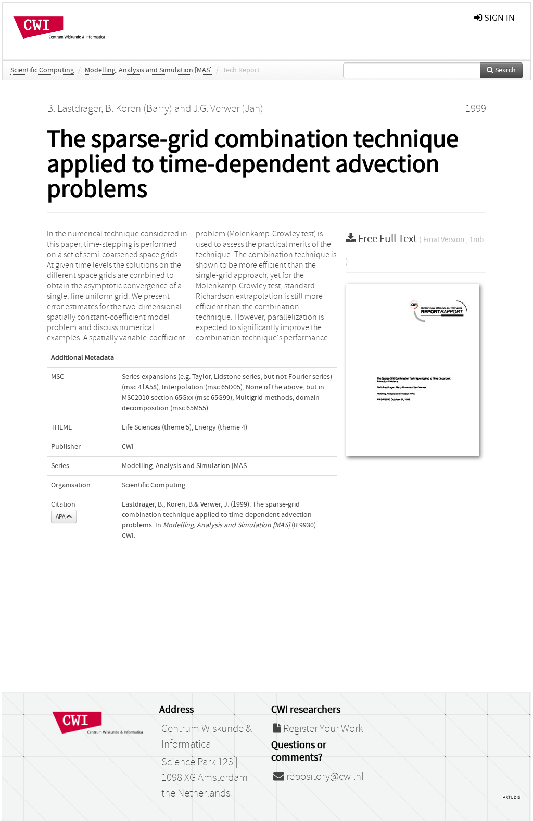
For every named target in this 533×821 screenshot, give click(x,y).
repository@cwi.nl (324, 777)
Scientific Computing (42, 70)
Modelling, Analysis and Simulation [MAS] (148, 70)
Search (504, 70)
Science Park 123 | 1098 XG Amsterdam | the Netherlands (206, 778)
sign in (498, 17)
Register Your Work (322, 729)
